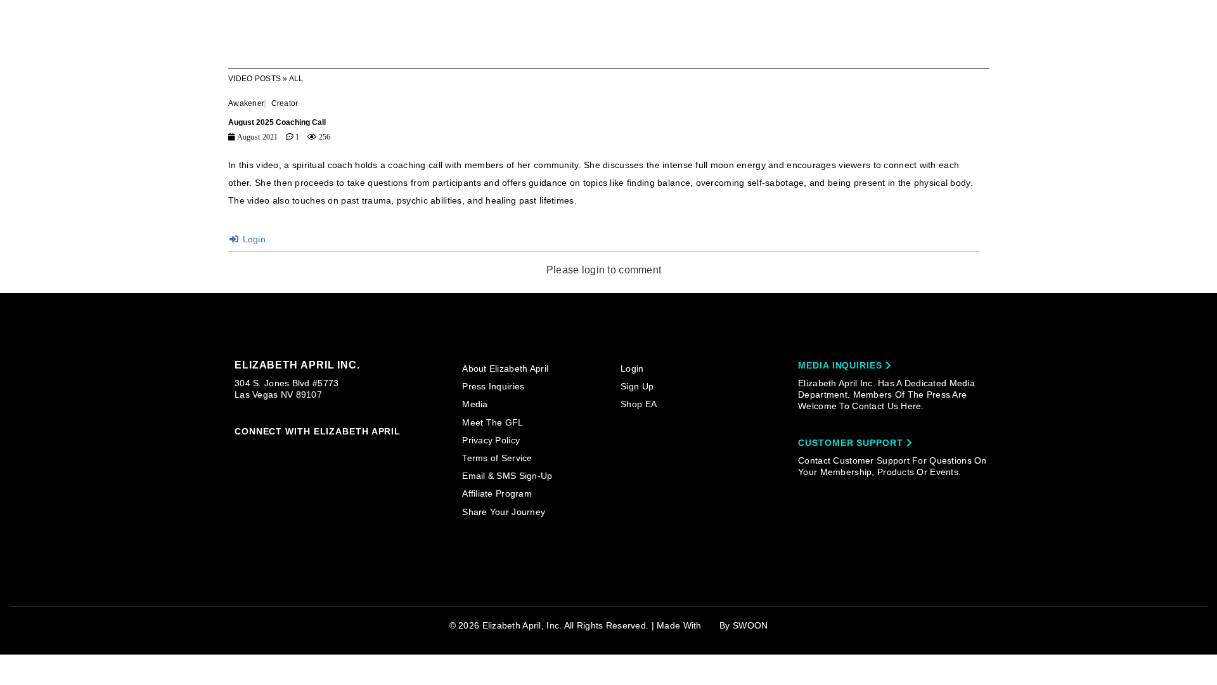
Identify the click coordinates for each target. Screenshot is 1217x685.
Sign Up (637, 386)
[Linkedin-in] (386, 450)
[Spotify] (361, 451)
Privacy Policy (491, 440)
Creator (285, 103)
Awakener (246, 103)
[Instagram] (240, 450)
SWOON (750, 625)
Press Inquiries (493, 386)
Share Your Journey (503, 512)
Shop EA (639, 404)
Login (253, 239)
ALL (296, 78)
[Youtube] (337, 451)
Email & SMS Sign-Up (507, 476)
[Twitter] (313, 451)
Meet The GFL (492, 422)
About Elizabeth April (505, 368)
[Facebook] (264, 451)
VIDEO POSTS (254, 78)
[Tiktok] (289, 450)
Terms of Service (497, 458)
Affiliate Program (497, 493)
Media (474, 404)
